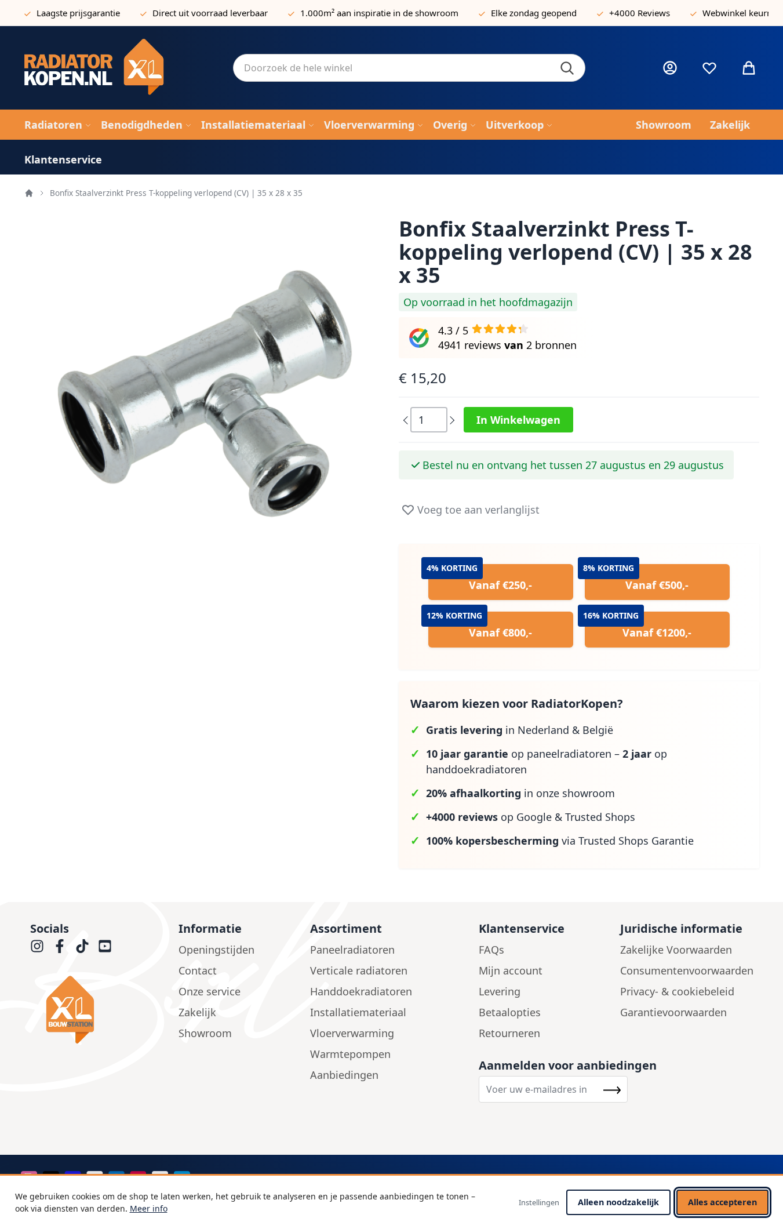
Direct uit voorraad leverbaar (210, 13)
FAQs (491, 950)
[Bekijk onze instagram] (37, 946)
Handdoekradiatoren (361, 991)
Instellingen (539, 1202)
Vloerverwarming (352, 1033)
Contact (198, 970)
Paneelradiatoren (352, 950)
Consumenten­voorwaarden (686, 970)
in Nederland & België (519, 730)
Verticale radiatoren (358, 970)
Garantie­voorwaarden (673, 1012)
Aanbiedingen (344, 1075)
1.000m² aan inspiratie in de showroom (379, 13)
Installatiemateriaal (358, 1012)
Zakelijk (197, 1012)
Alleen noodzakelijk (618, 1202)
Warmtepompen (350, 1054)
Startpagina (29, 193)
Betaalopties (510, 1012)
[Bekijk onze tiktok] (82, 946)
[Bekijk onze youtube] (105, 946)
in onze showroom (520, 793)
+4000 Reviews (639, 13)
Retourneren (509, 1033)
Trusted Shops (600, 817)
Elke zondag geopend (534, 13)
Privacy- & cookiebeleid (677, 991)
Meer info (148, 1208)
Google (534, 817)
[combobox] (409, 68)
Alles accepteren (722, 1202)
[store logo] (119, 67)
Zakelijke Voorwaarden (676, 950)
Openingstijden (216, 950)
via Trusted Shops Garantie (560, 841)
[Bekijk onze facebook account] (60, 946)
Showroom (205, 1033)
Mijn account (510, 970)
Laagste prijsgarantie (78, 13)
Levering (499, 991)
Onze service (210, 991)
